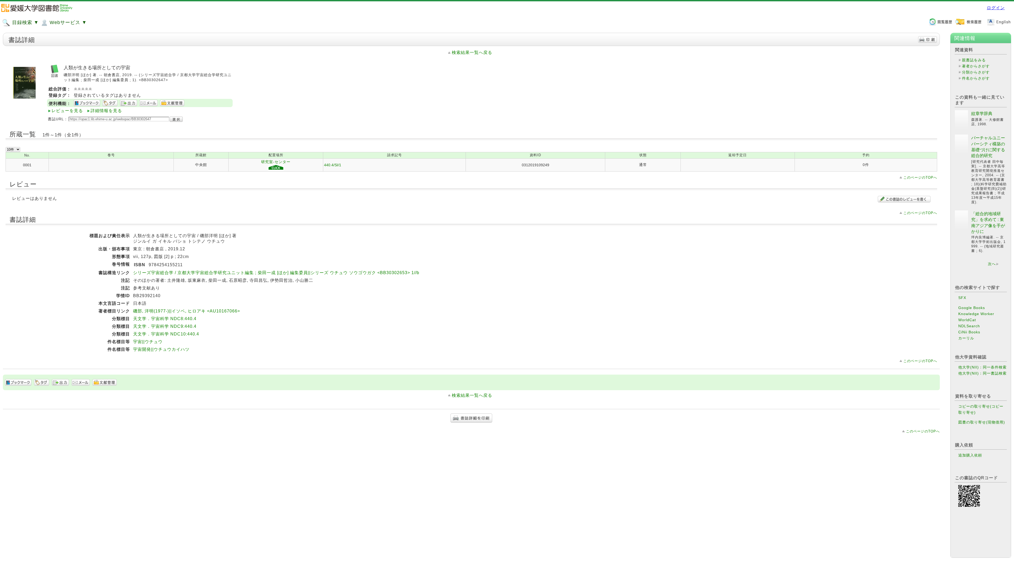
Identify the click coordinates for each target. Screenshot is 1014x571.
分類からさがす (976, 72)
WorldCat (967, 320)
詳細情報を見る (106, 110)
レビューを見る (67, 110)
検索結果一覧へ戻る (472, 52)
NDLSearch (969, 326)
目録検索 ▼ (25, 22)
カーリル (966, 338)
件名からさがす (976, 78)
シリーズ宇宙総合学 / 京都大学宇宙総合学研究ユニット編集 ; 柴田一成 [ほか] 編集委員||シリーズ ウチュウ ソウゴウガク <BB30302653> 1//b (276, 272)
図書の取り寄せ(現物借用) (981, 422)
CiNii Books (969, 332)
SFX (962, 298)
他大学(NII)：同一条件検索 (982, 367)
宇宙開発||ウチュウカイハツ (161, 349)
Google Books (971, 308)
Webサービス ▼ (67, 22)
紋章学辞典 (981, 113)
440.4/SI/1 (332, 165)
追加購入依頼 (970, 455)
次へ (992, 264)
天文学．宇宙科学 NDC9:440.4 (164, 326)
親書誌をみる (974, 60)
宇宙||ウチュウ (148, 341)
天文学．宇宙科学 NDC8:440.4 (164, 318)
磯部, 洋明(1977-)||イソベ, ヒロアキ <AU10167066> (186, 311)
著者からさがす (976, 66)
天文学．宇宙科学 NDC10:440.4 (166, 334)
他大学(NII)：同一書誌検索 (982, 373)
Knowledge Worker (976, 314)
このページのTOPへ (920, 177)
